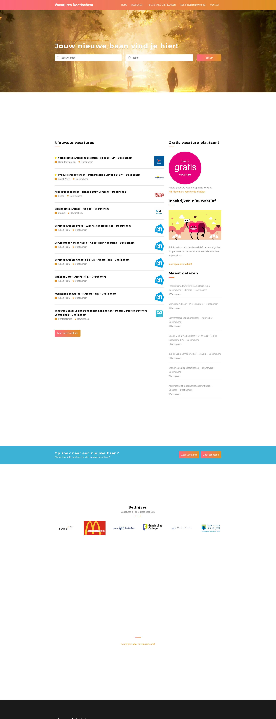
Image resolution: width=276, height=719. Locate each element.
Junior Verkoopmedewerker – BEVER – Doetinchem (195, 354)
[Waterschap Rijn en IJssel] (181, 528)
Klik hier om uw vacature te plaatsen (187, 191)
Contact (214, 5)
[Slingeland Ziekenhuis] (152, 528)
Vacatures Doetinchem (74, 5)
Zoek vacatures (189, 454)
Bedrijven (136, 5)
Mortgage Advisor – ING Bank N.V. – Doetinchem (193, 304)
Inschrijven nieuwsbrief (193, 5)
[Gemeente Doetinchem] (95, 528)
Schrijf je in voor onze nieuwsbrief (138, 644)
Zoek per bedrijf (211, 454)
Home (124, 5)
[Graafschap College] (124, 528)
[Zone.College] (211, 528)
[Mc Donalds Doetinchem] (65, 528)
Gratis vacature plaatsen (162, 5)
